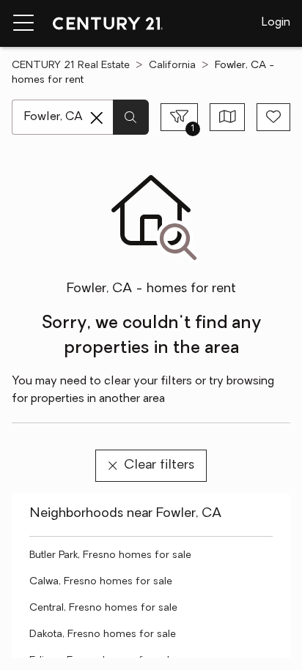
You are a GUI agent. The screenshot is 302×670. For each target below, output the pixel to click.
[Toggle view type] (228, 117)
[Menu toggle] (23, 23)
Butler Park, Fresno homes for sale (110, 555)
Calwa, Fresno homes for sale (100, 581)
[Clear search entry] (96, 117)
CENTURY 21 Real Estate (71, 65)
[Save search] (273, 117)
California (172, 65)
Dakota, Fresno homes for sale (102, 634)
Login (276, 23)
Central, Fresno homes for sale (103, 608)
